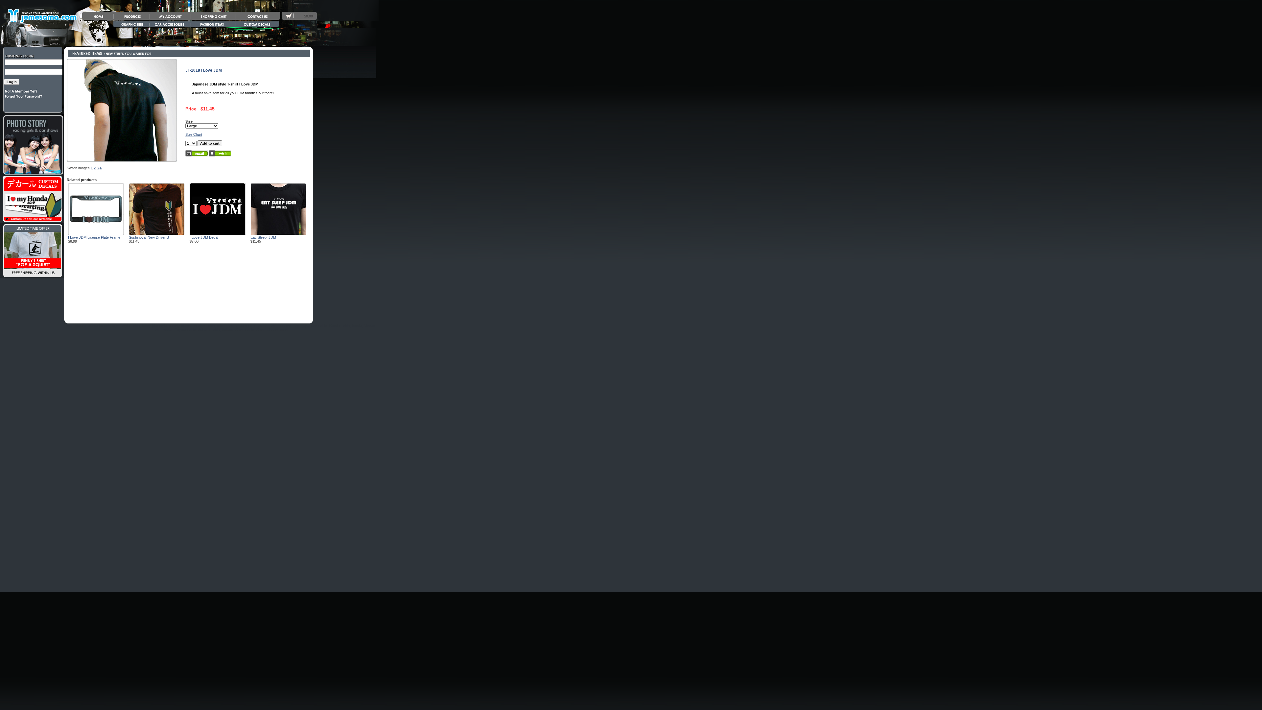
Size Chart (193, 134)
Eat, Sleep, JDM (263, 237)
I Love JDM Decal (204, 237)
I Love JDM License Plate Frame (94, 237)
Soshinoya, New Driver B (149, 237)
